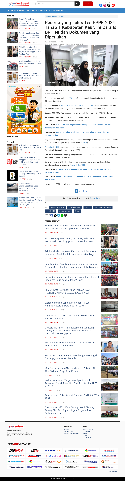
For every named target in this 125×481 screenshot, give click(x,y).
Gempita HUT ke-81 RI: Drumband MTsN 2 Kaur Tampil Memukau (70, 317)
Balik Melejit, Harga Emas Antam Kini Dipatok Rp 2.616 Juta (30, 147)
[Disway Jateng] (90, 456)
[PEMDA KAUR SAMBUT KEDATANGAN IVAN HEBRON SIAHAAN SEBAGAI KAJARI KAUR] (109, 293)
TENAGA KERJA (30, 10)
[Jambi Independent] (16, 456)
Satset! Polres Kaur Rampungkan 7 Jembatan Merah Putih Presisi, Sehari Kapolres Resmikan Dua (29, 22)
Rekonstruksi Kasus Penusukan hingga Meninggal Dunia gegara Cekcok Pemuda (71, 357)
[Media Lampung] (72, 450)
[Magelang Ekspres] (109, 456)
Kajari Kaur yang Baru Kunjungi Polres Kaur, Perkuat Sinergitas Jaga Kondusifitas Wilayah (72, 279)
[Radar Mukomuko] (16, 467)
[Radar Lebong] (53, 467)
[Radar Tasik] (53, 450)
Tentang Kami (68, 431)
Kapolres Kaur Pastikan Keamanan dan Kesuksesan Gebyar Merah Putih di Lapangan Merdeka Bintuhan (71, 266)
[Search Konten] (77, 3)
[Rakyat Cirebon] (109, 450)
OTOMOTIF (52, 10)
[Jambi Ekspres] (35, 456)
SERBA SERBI (60, 10)
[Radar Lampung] (72, 456)
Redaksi (66, 430)
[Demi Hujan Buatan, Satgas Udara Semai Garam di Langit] (12, 65)
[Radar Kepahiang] (90, 461)
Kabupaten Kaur (86, 105)
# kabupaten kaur (65, 211)
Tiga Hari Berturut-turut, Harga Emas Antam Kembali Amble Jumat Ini (30, 75)
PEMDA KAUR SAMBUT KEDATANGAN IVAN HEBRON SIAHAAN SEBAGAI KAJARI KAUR (67, 291)
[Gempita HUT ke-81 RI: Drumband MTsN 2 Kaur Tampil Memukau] (109, 319)
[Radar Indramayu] (90, 450)
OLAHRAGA (39, 10)
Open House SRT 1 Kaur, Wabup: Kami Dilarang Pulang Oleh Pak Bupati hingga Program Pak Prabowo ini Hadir (69, 410)
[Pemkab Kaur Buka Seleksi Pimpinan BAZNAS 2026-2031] (109, 399)
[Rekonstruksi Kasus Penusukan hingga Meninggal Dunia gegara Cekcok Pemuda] (109, 359)
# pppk (77, 211)
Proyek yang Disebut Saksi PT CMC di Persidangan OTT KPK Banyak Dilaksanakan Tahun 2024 (30, 36)
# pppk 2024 (50, 211)
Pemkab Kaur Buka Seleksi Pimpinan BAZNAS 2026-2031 (72, 397)
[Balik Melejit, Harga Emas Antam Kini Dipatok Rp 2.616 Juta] (12, 149)
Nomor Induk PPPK (77, 165)
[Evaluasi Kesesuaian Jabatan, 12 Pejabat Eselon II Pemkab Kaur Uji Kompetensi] (109, 346)
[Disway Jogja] (53, 461)
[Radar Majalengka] (35, 461)
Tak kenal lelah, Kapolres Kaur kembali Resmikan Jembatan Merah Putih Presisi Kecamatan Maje (70, 253)
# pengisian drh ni (74, 208)
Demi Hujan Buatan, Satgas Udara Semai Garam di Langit (30, 62)
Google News (94, 198)
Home (48, 16)
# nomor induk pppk (57, 208)
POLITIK (10, 10)
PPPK (104, 90)
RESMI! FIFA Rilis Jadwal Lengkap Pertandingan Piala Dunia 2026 (30, 173)
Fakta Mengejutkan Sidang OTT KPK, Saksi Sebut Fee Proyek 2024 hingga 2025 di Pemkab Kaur (30, 50)
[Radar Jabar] (72, 461)
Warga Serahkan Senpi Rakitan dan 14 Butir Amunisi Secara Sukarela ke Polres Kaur (67, 304)
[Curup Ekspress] (109, 461)
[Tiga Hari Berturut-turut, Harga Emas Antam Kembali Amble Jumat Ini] (12, 77)
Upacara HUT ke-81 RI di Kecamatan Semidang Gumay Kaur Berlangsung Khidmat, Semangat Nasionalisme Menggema (69, 330)
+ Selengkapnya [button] (112, 472)
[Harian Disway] (35, 450)
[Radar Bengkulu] (35, 467)
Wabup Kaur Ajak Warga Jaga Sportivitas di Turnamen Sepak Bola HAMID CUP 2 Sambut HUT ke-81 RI (71, 383)
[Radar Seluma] (72, 467)
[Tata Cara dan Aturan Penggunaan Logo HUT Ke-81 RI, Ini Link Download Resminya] (12, 161)
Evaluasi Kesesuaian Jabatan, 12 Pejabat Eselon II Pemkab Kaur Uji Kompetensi (71, 344)
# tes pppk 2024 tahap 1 (103, 208)
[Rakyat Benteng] (90, 467)
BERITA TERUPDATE (19, 10)
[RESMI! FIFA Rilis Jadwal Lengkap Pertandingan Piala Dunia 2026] (12, 175)
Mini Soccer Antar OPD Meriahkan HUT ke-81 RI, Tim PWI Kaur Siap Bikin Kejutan (70, 370)
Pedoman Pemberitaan (71, 433)
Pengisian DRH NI (52, 147)
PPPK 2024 (71, 98)
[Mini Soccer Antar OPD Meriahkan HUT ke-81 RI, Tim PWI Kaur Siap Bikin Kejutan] (109, 372)
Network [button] (88, 3)
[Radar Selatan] (109, 467)
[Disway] (16, 450)
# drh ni (87, 208)
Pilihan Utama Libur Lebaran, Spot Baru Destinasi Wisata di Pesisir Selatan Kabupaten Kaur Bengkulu (30, 201)
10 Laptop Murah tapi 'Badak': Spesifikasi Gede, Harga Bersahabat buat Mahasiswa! (28, 187)
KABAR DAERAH (58, 16)
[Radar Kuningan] (16, 461)
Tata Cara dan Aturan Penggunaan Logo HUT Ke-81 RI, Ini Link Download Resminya (30, 161)
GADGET (46, 10)
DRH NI (84, 142)
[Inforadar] (53, 456)
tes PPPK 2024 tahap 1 (70, 105)
